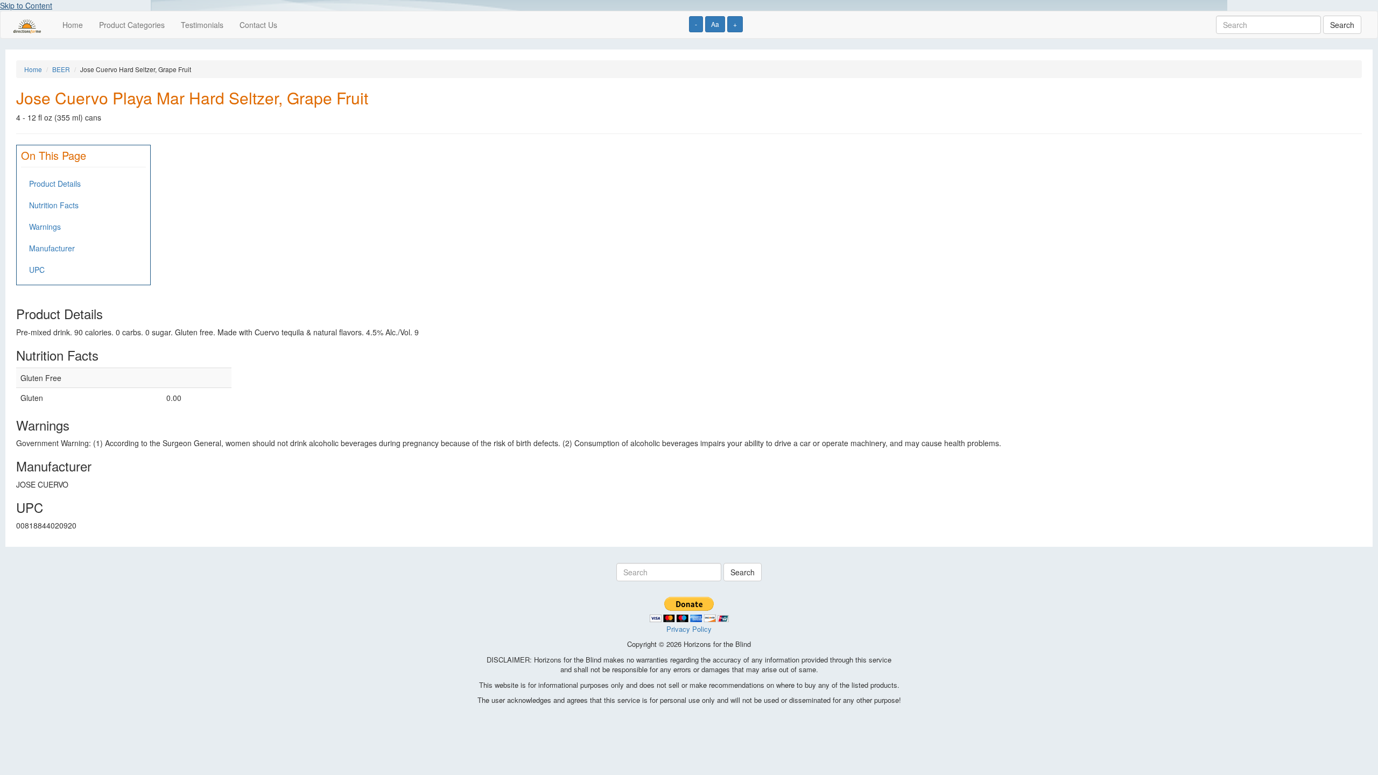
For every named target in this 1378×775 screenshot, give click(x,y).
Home (72, 24)
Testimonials (202, 24)
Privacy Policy (689, 629)
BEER (61, 69)
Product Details (55, 183)
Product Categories (132, 24)
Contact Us (258, 24)
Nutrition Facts (54, 205)
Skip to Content (26, 5)
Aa (715, 24)
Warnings (45, 226)
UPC (37, 269)
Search (1342, 24)
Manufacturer (52, 248)
